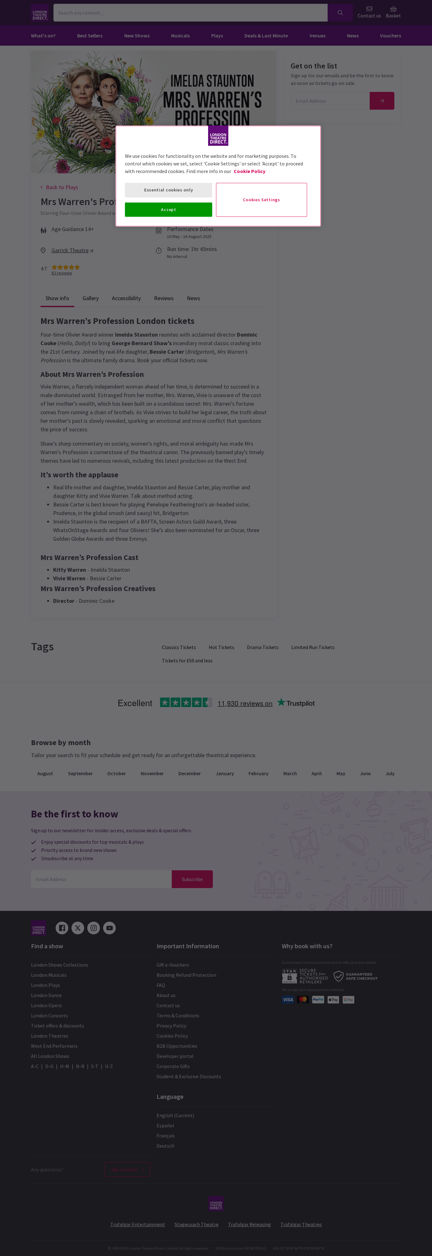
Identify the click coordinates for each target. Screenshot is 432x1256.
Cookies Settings (261, 200)
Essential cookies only (168, 190)
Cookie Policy (249, 171)
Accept (168, 209)
